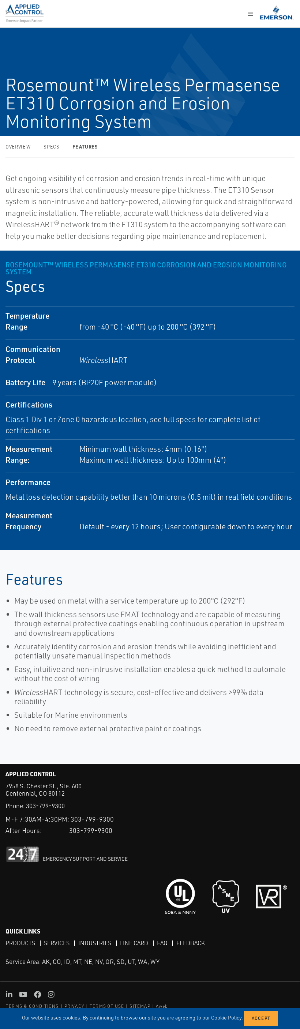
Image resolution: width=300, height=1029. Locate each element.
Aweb (162, 1006)
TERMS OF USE (107, 1006)
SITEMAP (140, 1006)
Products (20, 943)
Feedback (190, 943)
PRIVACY (74, 1006)
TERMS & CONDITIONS (32, 1006)
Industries (94, 943)
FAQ (162, 943)
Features (84, 146)
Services (57, 943)
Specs (51, 147)
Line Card (134, 943)
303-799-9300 (45, 806)
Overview (17, 147)
